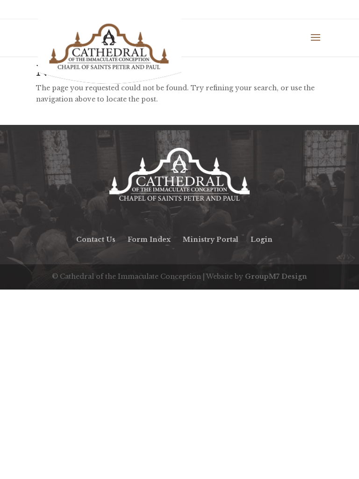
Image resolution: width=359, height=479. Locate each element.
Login (262, 239)
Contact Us (95, 239)
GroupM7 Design (276, 276)
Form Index (149, 239)
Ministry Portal (210, 239)
